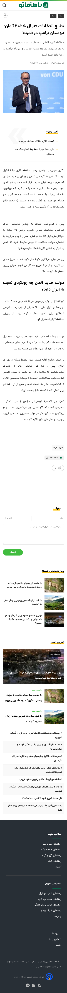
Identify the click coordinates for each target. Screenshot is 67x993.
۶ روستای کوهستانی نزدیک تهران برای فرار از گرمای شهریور (36, 735)
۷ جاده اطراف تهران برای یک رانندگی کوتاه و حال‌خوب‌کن (39, 747)
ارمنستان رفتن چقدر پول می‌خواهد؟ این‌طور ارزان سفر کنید (35, 808)
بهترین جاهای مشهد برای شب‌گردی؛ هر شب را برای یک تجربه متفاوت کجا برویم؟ (23, 619)
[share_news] (5, 15)
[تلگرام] (28, 985)
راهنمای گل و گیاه (51, 856)
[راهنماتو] (33, 5)
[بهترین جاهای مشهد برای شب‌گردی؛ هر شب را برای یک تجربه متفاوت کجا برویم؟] (54, 619)
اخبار (53, 16)
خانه (61, 16)
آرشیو (58, 945)
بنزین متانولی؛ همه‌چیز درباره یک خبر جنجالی (34, 151)
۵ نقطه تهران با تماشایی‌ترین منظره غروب (40, 780)
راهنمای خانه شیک (51, 850)
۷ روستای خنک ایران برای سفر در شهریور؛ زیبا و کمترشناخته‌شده (38, 770)
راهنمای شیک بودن (51, 911)
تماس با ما (55, 939)
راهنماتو (15, 962)
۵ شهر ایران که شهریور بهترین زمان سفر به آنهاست (23, 602)
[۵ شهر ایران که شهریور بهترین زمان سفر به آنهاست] (54, 602)
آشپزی (58, 867)
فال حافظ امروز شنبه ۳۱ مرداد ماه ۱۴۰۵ (42, 799)
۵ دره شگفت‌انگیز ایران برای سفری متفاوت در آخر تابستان (37, 758)
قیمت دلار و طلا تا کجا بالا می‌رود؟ (36, 141)
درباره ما (56, 934)
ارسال (13, 552)
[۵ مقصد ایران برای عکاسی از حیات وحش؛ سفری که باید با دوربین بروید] (54, 585)
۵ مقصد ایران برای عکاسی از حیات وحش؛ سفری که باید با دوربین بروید (24, 585)
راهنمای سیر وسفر (51, 844)
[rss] (39, 985)
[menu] (61, 5)
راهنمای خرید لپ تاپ (49, 899)
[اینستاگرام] (33, 985)
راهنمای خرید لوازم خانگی (47, 905)
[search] (5, 5)
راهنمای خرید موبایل (50, 894)
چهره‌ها (57, 916)
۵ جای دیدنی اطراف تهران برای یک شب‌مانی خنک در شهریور (35, 789)
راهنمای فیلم (54, 861)
